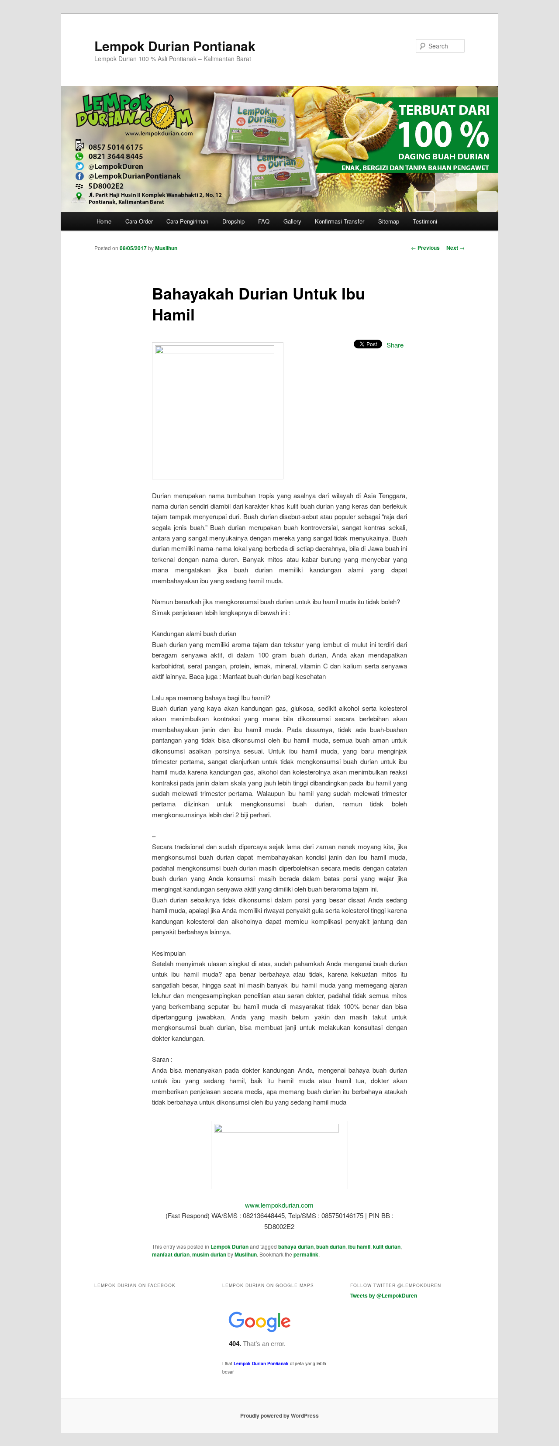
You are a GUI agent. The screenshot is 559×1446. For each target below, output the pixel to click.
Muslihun (166, 248)
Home (104, 221)
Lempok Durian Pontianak (174, 45)
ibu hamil (359, 1246)
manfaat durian (171, 1254)
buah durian (330, 1246)
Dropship (233, 221)
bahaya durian (296, 1246)
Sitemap (388, 221)
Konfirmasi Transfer (339, 221)
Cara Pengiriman (187, 221)
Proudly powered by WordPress (279, 1415)
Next (455, 247)
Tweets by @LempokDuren (383, 1295)
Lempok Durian (229, 1246)
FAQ (263, 221)
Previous (425, 247)
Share (395, 344)
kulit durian (386, 1246)
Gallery (292, 221)
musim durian (209, 1254)
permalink (305, 1254)
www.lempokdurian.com (279, 1204)
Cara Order (139, 221)
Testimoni (425, 221)
